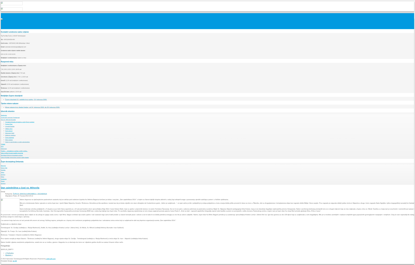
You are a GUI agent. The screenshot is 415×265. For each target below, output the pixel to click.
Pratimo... (14, 151)
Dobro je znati (17, 142)
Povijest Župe (8, 124)
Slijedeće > (9, 255)
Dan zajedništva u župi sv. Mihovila (20, 187)
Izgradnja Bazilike (9, 126)
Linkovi (15, 157)
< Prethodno (9, 253)
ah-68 (15, 261)
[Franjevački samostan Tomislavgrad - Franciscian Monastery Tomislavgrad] (3, 19)
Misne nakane (9, 139)
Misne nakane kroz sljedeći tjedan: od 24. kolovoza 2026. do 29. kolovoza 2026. (32, 107)
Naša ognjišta (12, 153)
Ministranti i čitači (9, 133)
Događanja (19, 122)
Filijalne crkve (8, 128)
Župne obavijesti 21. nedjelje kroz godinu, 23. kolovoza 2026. (26, 99)
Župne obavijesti (9, 137)
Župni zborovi (8, 131)
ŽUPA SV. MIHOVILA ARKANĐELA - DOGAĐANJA (30, 194)
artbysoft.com (51, 259)
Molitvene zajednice (10, 135)
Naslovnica (4, 115)
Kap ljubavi (12, 155)
